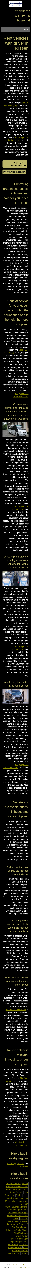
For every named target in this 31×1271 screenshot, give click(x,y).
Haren (25, 1195)
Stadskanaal (11, 1186)
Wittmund (23, 1233)
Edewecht (23, 1221)
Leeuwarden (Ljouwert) (17, 1224)
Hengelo (24, 1253)
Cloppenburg (14, 1242)
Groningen (17, 1189)
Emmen (19, 1192)
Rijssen (24, 1250)
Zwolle (18, 1230)
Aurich (11, 1212)
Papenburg (10, 1195)
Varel (16, 1233)
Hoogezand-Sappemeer (17, 1183)
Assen (9, 1189)
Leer (26, 1198)
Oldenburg (10, 1230)
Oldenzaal (23, 1244)
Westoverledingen (15, 1198)
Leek (26, 1192)
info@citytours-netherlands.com (18, 164)
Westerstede (13, 1221)
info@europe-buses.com (14, 172)
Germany (11, 1163)
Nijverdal (24, 1242)
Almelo (25, 1230)
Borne (25, 1247)
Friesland (24, 1166)
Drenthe (20, 1163)
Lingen (16, 1218)
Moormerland (11, 1201)
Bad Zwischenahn (20, 1227)
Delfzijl (25, 1189)
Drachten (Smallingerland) (16, 1207)
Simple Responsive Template (15, 1267)
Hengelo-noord (13, 1253)
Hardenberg (13, 1209)
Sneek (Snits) (22, 1236)
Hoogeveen (23, 1201)
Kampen (12, 1247)
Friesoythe (23, 1215)
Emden (19, 1195)
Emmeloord (13, 1244)
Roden (13, 1192)
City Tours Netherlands (21, 1265)
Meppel (24, 1212)
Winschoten (22, 1186)
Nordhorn (24, 1218)
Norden (17, 1212)
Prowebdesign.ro (26, 1267)
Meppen (24, 1204)
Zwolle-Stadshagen (19, 1239)
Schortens (16, 1250)
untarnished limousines (16, 1009)
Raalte (19, 1247)
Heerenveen (12, 1215)
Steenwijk (23, 1209)
